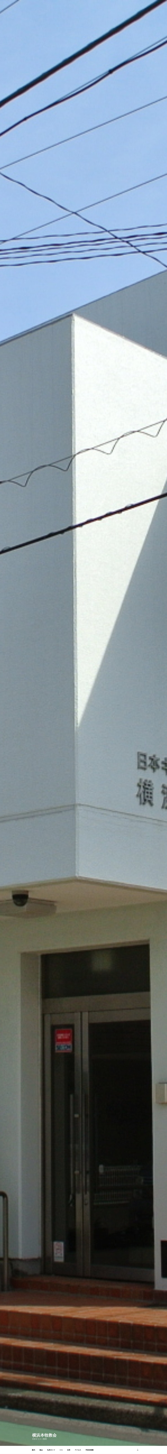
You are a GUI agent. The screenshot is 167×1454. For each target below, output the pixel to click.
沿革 (68, 1450)
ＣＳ (61, 1450)
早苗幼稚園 (89, 1450)
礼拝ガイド (51, 1450)
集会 (41, 1450)
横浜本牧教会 (44, 1435)
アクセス (78, 1450)
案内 (33, 1450)
